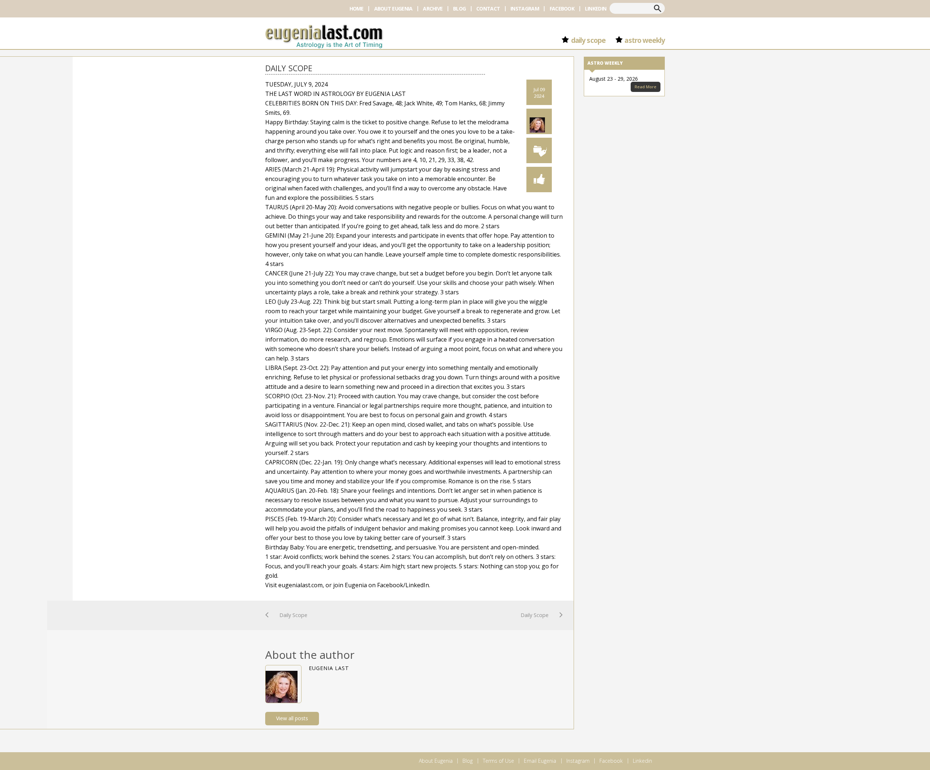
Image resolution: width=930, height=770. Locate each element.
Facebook (562, 8)
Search (657, 8)
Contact (488, 8)
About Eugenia (393, 8)
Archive (432, 8)
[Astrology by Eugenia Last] (324, 35)
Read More (645, 86)
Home (356, 8)
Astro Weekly (644, 40)
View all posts (292, 718)
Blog (459, 8)
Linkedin (595, 8)
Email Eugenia (540, 760)
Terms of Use (498, 760)
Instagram (524, 8)
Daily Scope (588, 40)
